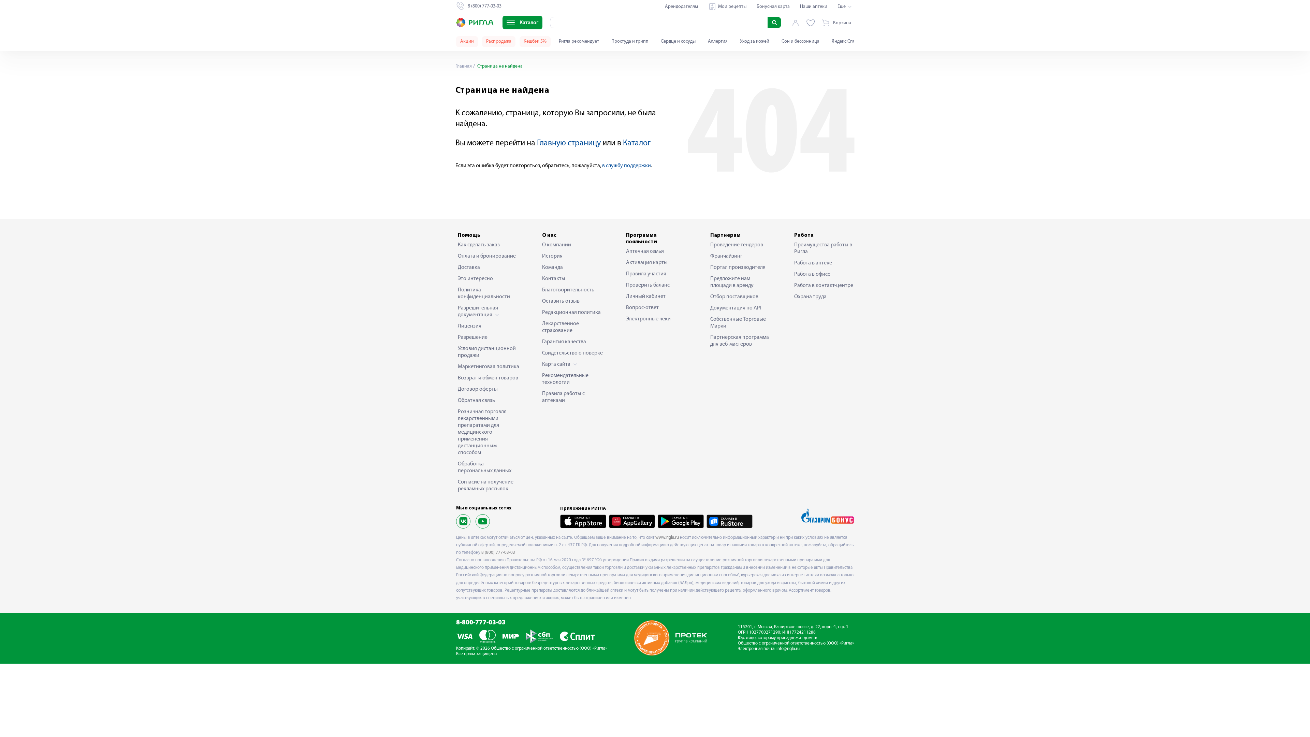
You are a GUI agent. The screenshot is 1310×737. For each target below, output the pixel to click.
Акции (467, 41)
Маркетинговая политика (488, 367)
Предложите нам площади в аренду (732, 282)
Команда (552, 267)
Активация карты (647, 262)
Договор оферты (478, 389)
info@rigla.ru (788, 649)
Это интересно (475, 278)
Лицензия (469, 326)
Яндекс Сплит (846, 41)
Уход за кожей (754, 41)
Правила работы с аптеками (563, 397)
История (552, 256)
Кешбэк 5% (535, 41)
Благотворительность (568, 290)
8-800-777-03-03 (481, 623)
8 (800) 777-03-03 (498, 552)
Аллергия (718, 41)
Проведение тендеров (736, 245)
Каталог (637, 143)
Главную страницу (569, 143)
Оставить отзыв (561, 301)
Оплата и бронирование (487, 256)
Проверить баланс (648, 285)
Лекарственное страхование (560, 327)
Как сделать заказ (479, 245)
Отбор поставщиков (734, 297)
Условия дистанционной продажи (487, 352)
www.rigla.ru (667, 537)
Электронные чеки (648, 319)
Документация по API (735, 308)
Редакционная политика (571, 312)
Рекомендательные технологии (565, 379)
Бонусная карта (773, 6)
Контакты (553, 278)
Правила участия (646, 274)
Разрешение (472, 337)
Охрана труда (810, 297)
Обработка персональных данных (484, 467)
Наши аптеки (813, 6)
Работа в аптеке (813, 263)
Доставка (469, 267)
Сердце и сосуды (678, 41)
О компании (556, 245)
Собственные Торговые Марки (738, 323)
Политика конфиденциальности (484, 293)
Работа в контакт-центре (823, 285)
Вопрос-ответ (642, 307)
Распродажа (498, 41)
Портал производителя (738, 267)
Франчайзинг (726, 256)
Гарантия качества (564, 342)
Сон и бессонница (800, 41)
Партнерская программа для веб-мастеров (739, 341)
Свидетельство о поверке (572, 353)
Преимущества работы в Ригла (823, 248)
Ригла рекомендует (579, 41)
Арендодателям (681, 6)
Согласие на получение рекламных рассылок (485, 485)
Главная (463, 66)
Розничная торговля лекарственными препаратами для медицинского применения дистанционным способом (482, 432)
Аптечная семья (645, 251)
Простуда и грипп (630, 41)
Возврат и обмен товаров (488, 378)
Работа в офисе (812, 274)
